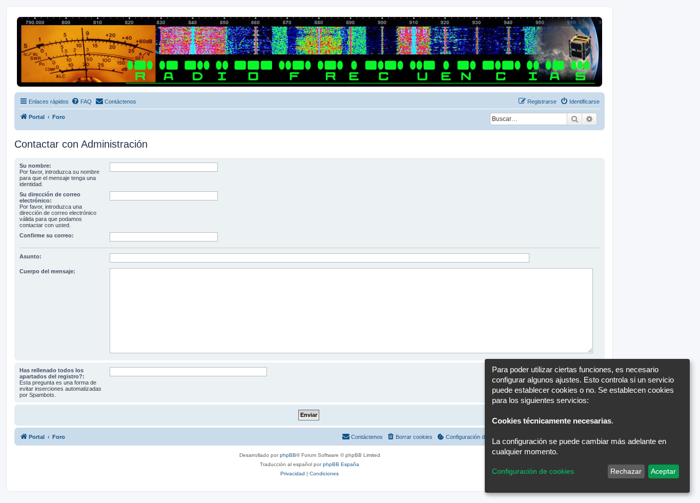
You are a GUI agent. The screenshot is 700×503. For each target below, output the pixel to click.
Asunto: (30, 256)
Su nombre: (35, 166)
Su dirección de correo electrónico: (49, 197)
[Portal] (309, 52)
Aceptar (663, 471)
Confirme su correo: (46, 235)
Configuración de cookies (533, 471)
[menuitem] (81, 101)
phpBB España (341, 464)
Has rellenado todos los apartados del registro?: (52, 373)
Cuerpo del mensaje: (47, 271)
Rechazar (626, 471)
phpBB (288, 455)
